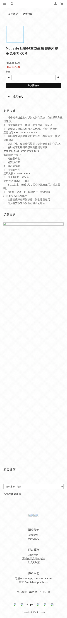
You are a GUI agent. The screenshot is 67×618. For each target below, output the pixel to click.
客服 (17, 578)
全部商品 (13, 14)
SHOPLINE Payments (38, 612)
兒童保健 (28, 14)
